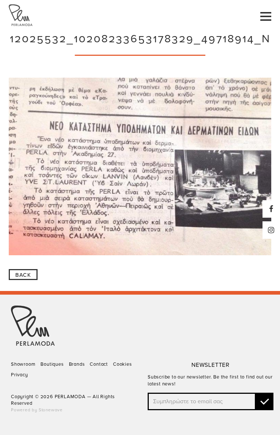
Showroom (23, 364)
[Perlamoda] (33, 343)
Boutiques (51, 364)
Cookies (122, 364)
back (23, 275)
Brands (77, 364)
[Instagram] (271, 230)
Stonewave (51, 409)
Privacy (19, 375)
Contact (99, 364)
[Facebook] (271, 209)
